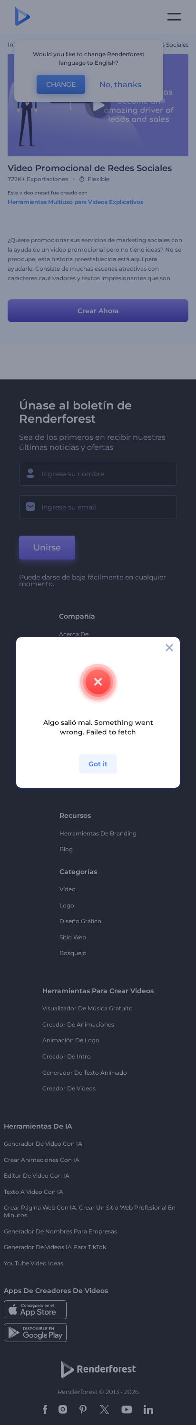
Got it (98, 764)
